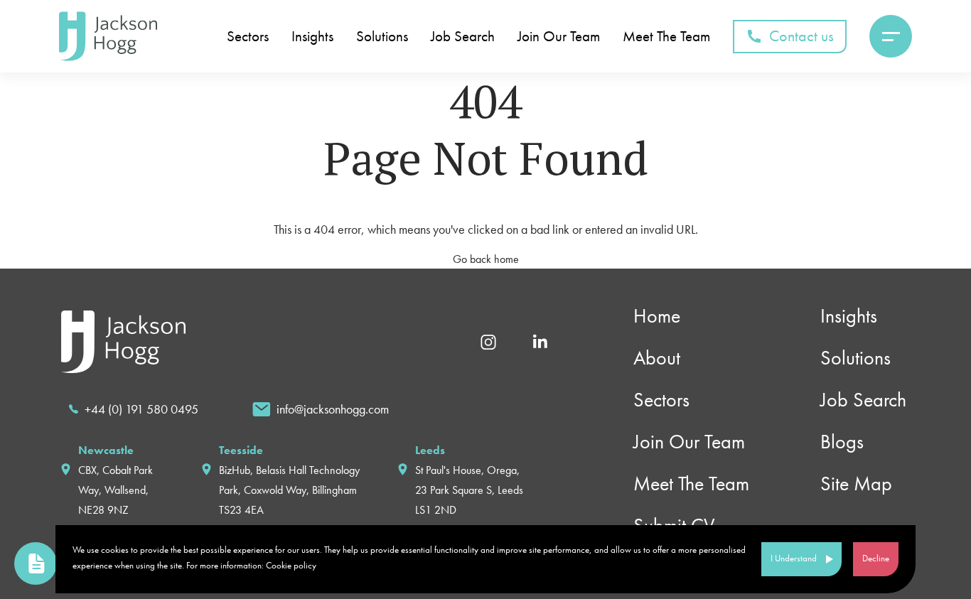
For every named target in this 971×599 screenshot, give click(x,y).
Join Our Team (558, 36)
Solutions (382, 36)
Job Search (463, 36)
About (656, 357)
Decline (875, 558)
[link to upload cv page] (35, 563)
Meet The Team (666, 36)
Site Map (856, 483)
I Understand (794, 558)
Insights (312, 36)
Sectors (248, 36)
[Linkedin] (540, 341)
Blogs (842, 441)
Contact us (801, 36)
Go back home (486, 259)
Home (656, 315)
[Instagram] (488, 341)
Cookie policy (291, 565)
